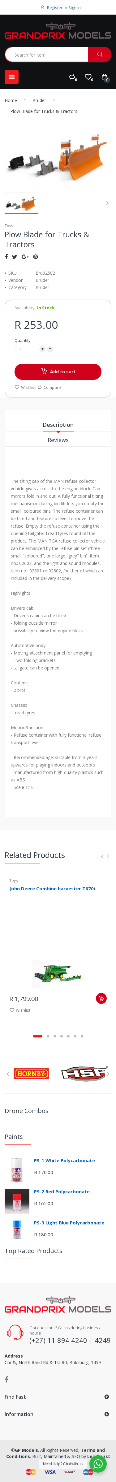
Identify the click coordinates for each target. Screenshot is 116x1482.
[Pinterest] (35, 256)
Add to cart (62, 372)
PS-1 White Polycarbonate (64, 1160)
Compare (52, 387)
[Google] (25, 256)
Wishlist (28, 387)
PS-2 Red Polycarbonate (62, 1191)
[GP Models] (58, 30)
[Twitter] (14, 256)
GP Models (26, 1450)
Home (11, 100)
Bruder (39, 100)
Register (54, 7)
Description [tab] (58, 424)
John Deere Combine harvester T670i (52, 888)
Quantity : (23, 340)
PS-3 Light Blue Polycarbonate (69, 1222)
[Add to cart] (101, 998)
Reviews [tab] (58, 440)
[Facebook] (6, 256)
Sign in (74, 7)
